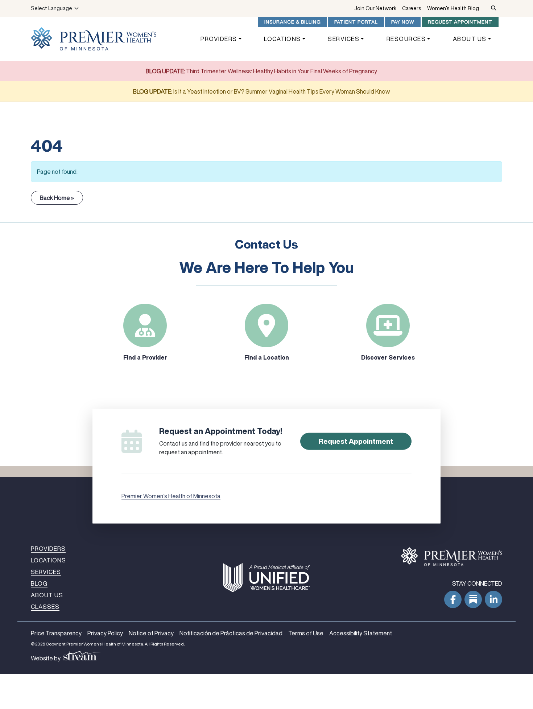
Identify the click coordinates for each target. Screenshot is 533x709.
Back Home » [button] (57, 198)
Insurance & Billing (292, 21)
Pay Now (402, 21)
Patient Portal (356, 21)
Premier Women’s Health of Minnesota (170, 496)
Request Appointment (460, 21)
